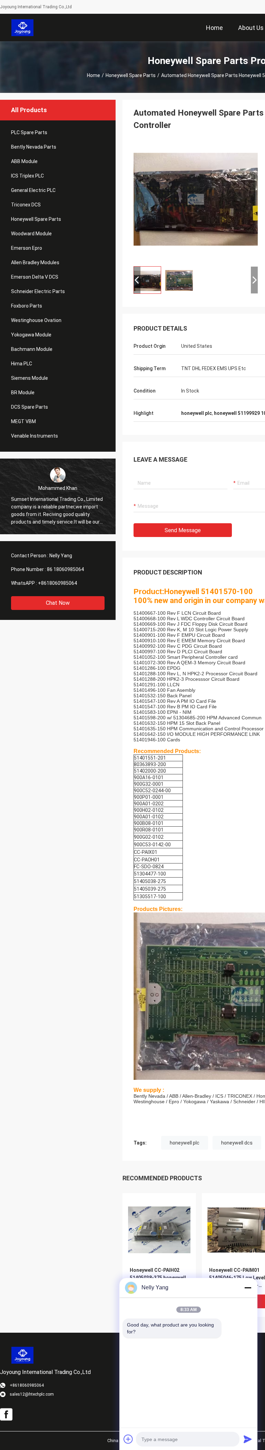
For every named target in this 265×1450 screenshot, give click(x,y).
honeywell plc (184, 1143)
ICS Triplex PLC (27, 176)
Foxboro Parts (26, 306)
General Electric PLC (33, 190)
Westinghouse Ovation (36, 320)
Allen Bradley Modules (35, 262)
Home (93, 75)
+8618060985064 (57, 583)
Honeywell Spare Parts (131, 75)
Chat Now (58, 603)
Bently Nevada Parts (33, 147)
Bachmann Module (31, 349)
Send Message (183, 530)
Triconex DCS (26, 204)
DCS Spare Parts (29, 407)
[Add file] (128, 1439)
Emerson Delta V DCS (34, 277)
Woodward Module (31, 233)
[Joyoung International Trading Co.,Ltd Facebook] (6, 1414)
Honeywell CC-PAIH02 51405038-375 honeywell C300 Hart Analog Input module (158, 1278)
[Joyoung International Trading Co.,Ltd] (22, 27)
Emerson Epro (26, 248)
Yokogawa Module (31, 334)
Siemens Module (29, 378)
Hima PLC (21, 363)
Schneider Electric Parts (38, 291)
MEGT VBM (23, 421)
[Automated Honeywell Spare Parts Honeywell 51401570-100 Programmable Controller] (196, 199)
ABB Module (24, 161)
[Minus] (248, 1287)
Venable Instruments (34, 436)
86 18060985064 (65, 569)
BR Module (23, 392)
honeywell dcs (237, 1143)
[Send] (247, 1439)
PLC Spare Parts (29, 132)
